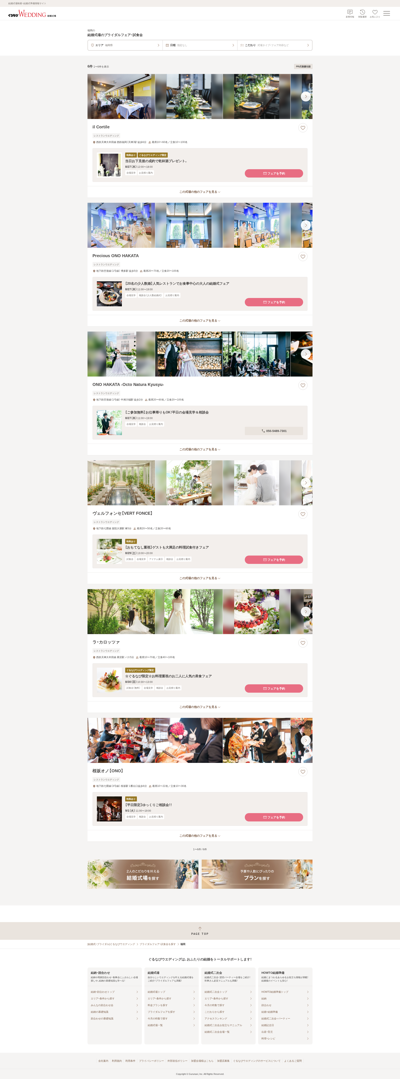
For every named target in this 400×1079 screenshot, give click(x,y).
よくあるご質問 (293, 1060)
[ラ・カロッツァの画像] (200, 611)
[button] (200, 165)
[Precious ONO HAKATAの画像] (200, 225)
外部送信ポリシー (178, 1060)
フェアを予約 (276, 173)
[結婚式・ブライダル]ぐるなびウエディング (111, 944)
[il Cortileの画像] (200, 96)
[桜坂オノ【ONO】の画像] (200, 740)
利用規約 (117, 1060)
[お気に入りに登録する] (303, 127)
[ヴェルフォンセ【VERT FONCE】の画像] (200, 482)
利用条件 (130, 1060)
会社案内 (103, 1060)
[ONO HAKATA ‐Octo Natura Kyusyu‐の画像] (200, 354)
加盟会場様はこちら (202, 1060)
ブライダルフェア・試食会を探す (158, 944)
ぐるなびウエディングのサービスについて (257, 1060)
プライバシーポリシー (151, 1060)
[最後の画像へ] (306, 96)
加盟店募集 (223, 1060)
